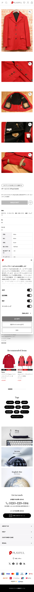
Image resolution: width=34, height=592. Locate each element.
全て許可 (17, 319)
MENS (4, 369)
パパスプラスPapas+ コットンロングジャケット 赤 (8, 375)
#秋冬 (17, 402)
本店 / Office (18, 558)
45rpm (20, 372)
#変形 (16, 412)
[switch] (29, 295)
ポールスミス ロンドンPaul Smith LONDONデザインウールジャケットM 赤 (8, 336)
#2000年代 (25, 407)
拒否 (17, 330)
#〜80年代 (10, 402)
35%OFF (14, 369)
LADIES (20, 369)
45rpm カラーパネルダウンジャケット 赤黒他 (25, 375)
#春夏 (18, 407)
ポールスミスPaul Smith (10, 189)
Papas (3, 372)
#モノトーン (25, 412)
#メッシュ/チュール (17, 416)
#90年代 (24, 402)
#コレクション (9, 407)
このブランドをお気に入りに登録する (12, 185)
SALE (9, 369)
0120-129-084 (18, 503)
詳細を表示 (25, 313)
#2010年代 (9, 412)
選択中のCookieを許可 (17, 324)
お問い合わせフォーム (19, 515)
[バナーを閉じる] (31, 260)
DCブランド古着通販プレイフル (18, 588)
